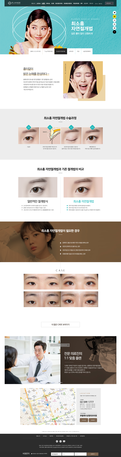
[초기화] (74, 409)
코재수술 (48, 3)
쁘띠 (81, 3)
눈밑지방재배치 (87, 51)
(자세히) (45, 453)
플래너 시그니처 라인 (36, 51)
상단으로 (114, 32)
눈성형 (43, 3)
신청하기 (93, 454)
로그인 (96, 3)
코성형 (52, 3)
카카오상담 (114, 16)
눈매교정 (71, 51)
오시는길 (84, 420)
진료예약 (93, 420)
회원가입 (100, 3)
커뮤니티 (91, 3)
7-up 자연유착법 (48, 51)
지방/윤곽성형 (76, 3)
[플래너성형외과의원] (15, 3)
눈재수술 (38, 3)
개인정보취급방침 (60, 436)
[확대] (74, 404)
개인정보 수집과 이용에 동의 (38, 453)
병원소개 (33, 3)
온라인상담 (114, 12)
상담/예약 (86, 3)
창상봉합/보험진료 (68, 3)
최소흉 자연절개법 (60, 51)
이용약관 (51, 436)
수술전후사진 (114, 24)
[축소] (74, 406)
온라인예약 (114, 20)
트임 (78, 51)
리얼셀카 (114, 28)
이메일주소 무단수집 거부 (71, 436)
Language (108, 3)
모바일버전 (82, 436)
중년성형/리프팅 (58, 3)
